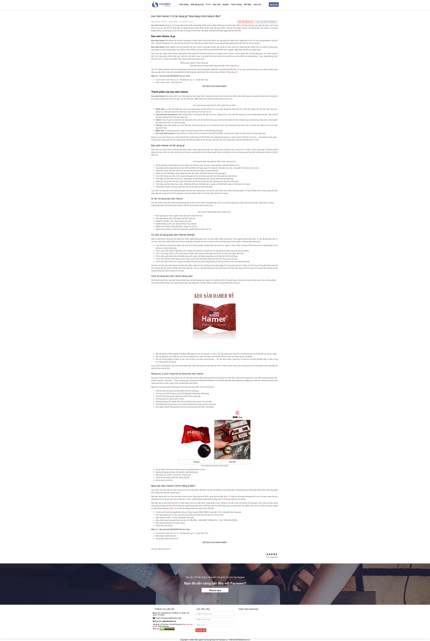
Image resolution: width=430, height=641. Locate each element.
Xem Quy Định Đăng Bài (266, 21)
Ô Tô (208, 4)
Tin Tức (247, 4)
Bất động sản (197, 4)
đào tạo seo (188, 624)
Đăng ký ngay (215, 590)
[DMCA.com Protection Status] (167, 628)
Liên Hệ (257, 4)
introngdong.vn (159, 632)
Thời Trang (236, 4)
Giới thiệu (184, 4)
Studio (226, 4)
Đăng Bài (274, 4)
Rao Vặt (216, 4)
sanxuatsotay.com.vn (161, 635)
